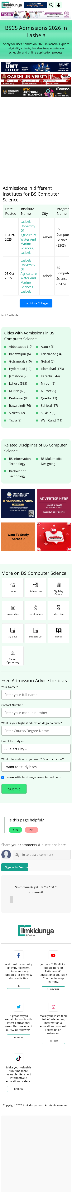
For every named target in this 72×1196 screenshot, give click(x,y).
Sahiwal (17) (49, 405)
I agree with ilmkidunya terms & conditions (33, 777)
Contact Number (12, 705)
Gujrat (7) (48, 361)
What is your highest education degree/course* (31, 723)
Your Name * (9, 687)
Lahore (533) (18, 383)
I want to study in (12, 741)
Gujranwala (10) (20, 361)
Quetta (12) (49, 398)
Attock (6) (48, 347)
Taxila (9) (15, 420)
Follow (18, 1037)
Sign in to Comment (16, 867)
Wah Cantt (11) (51, 420)
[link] (35, 5)
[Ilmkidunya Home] (11, 5)
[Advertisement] (36, 138)
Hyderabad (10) (20, 369)
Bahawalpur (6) (20, 354)
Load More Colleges (36, 303)
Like (19, 986)
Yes (15, 830)
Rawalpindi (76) (20, 405)
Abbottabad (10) (20, 347)
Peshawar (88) (19, 398)
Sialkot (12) (17, 413)
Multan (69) (17, 391)
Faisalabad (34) (51, 354)
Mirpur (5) (48, 383)
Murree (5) (48, 391)
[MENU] (68, 5)
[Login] (58, 5)
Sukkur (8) (48, 413)
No (31, 830)
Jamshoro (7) (18, 376)
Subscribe (53, 989)
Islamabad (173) (52, 369)
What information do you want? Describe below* (32, 759)
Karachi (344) (50, 376)
